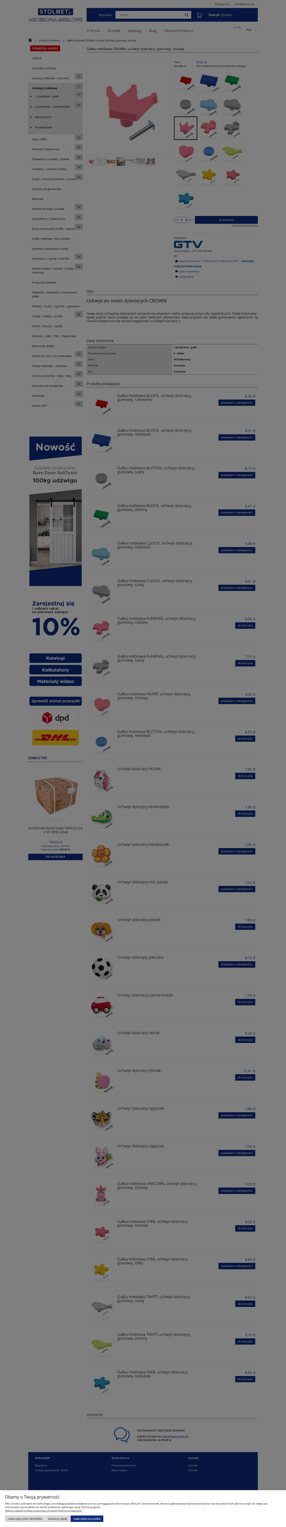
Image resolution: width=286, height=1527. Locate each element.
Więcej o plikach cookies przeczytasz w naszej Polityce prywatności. (43, 1510)
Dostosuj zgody (57, 1518)
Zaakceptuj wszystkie (87, 1518)
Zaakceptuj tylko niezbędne (25, 1518)
